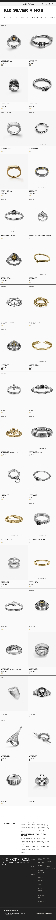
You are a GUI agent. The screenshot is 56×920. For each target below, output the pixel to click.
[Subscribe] (26, 868)
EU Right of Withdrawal (41, 901)
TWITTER (32, 874)
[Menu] (3, 4)
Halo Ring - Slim (33, 582)
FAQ (39, 893)
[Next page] (32, 810)
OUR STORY (48, 861)
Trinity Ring (32, 191)
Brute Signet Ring (6, 148)
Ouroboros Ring (33, 105)
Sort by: (28, 22)
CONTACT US (41, 862)
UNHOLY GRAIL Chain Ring (7, 322)
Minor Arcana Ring (34, 365)
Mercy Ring (4, 626)
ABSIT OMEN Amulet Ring (35, 452)
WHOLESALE (49, 871)
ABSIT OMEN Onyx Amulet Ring (37, 539)
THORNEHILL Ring (5, 756)
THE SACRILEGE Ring (6, 278)
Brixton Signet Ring (6, 191)
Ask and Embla (11, 913)
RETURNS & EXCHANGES (41, 871)
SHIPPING (40, 868)
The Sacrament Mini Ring (8, 235)
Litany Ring (32, 626)
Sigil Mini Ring (5, 409)
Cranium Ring (4, 105)
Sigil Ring (31, 800)
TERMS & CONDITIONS (41, 885)
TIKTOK (32, 866)
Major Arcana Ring (34, 409)
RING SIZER (41, 877)
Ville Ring (31, 61)
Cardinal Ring (33, 713)
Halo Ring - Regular (6, 539)
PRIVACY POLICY (40, 889)
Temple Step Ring (34, 669)
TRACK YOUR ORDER (41, 896)
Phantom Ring (5, 582)
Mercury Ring (33, 278)
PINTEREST (33, 869)
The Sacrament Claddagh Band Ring (11, 669)
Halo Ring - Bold (5, 800)
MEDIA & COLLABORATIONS (50, 867)
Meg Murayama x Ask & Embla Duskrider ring (41, 235)
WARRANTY (41, 865)
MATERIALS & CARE (41, 881)
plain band (27, 849)
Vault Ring (4, 713)
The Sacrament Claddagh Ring (9, 452)
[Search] (42, 4)
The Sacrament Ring (6, 61)
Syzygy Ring (4, 365)
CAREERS (48, 864)
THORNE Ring (32, 756)
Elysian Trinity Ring (34, 322)
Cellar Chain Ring (34, 148)
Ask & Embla (24, 825)
